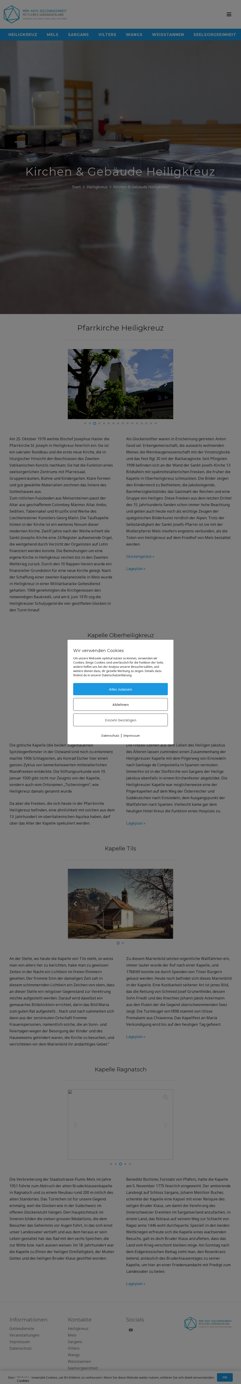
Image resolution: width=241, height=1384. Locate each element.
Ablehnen (120, 704)
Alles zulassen (120, 689)
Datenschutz (110, 735)
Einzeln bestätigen (120, 719)
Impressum (131, 735)
